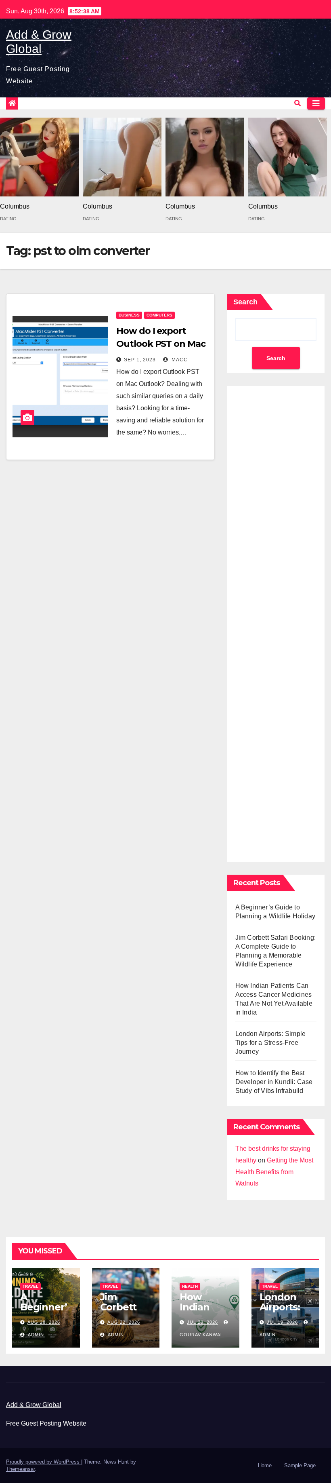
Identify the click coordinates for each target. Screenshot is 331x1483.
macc (179, 360)
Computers (159, 315)
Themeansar (20, 1469)
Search (245, 302)
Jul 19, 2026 (282, 1322)
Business (129, 315)
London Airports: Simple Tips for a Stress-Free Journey (270, 1042)
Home (265, 1465)
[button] (297, 103)
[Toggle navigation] (316, 103)
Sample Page (300, 1465)
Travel (30, 1286)
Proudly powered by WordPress (43, 1462)
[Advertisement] (275, 622)
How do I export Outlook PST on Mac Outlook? (160, 343)
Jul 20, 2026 (202, 1322)
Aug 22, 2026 (123, 1322)
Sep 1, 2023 (140, 360)
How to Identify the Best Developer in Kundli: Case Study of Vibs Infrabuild (274, 1082)
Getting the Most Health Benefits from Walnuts (274, 1172)
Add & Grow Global (33, 1404)
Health (190, 1286)
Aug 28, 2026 (43, 1322)
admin (35, 1334)
